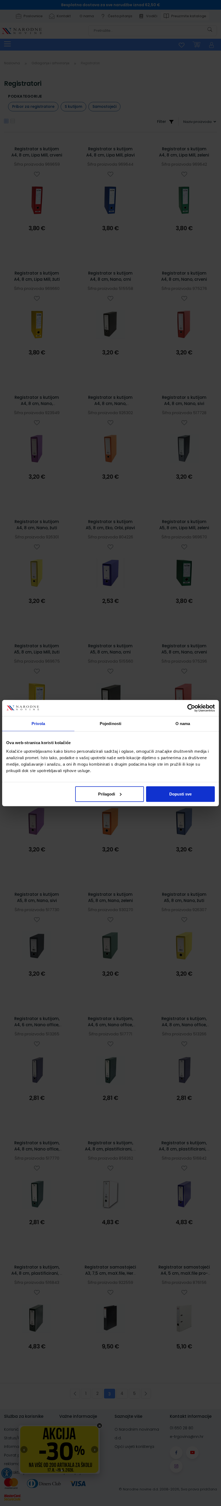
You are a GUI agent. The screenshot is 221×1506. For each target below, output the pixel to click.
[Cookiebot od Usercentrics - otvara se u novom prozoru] (191, 708)
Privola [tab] (38, 723)
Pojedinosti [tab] (110, 723)
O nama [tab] (182, 723)
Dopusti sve (180, 793)
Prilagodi (106, 793)
